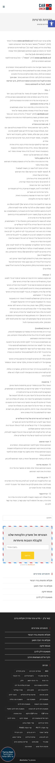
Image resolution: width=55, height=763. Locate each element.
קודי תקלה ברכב (28, 723)
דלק (22, 680)
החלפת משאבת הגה (41, 685)
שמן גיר (45, 742)
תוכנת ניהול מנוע (42, 746)
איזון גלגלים (20, 671)
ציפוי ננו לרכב (43, 723)
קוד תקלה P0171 (42, 727)
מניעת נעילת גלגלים (28, 695)
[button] (51, 23)
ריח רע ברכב (31, 732)
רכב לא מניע (44, 737)
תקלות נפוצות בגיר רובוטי (41, 580)
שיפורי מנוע (17, 737)
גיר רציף (45, 680)
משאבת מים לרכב (24, 704)
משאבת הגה (31, 699)
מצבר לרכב (13, 695)
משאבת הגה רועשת (41, 704)
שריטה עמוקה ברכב (21, 742)
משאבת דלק (44, 699)
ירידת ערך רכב (43, 690)
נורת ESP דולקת (32, 713)
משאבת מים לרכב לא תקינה (38, 709)
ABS (46, 671)
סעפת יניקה (47, 591)
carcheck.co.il (42, 114)
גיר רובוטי (16, 676)
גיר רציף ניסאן (33, 680)
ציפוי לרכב (11, 718)
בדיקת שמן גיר (43, 676)
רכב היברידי (18, 732)
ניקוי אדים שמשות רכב (40, 718)
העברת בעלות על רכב (22, 685)
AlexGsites (24, 760)
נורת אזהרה (18, 713)
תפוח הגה (28, 746)
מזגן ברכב (30, 690)
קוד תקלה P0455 (25, 727)
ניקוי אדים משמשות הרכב (39, 657)
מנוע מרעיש (44, 695)
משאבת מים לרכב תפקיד (15, 709)
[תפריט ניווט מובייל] (4, 7)
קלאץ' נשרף (44, 732)
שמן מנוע (35, 742)
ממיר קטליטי (18, 690)
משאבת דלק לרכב (44, 597)
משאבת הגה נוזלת (16, 699)
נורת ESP (45, 713)
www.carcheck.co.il (25, 41)
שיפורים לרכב (30, 737)
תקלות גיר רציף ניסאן (43, 586)
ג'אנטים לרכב (29, 676)
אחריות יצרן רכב (35, 671)
